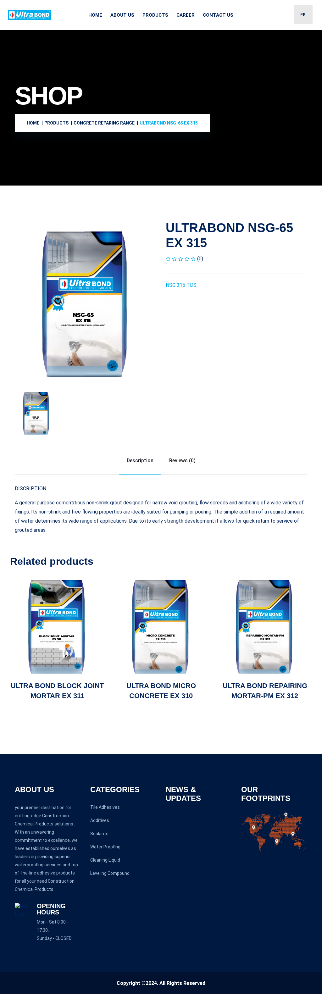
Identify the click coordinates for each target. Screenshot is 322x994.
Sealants (99, 833)
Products (155, 15)
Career (185, 15)
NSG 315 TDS (181, 285)
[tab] (36, 413)
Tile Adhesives (105, 807)
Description (140, 461)
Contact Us (218, 15)
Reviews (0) (182, 461)
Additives (99, 820)
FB (303, 14)
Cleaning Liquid (105, 860)
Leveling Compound (110, 873)
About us (122, 15)
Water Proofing (105, 846)
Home (95, 15)
